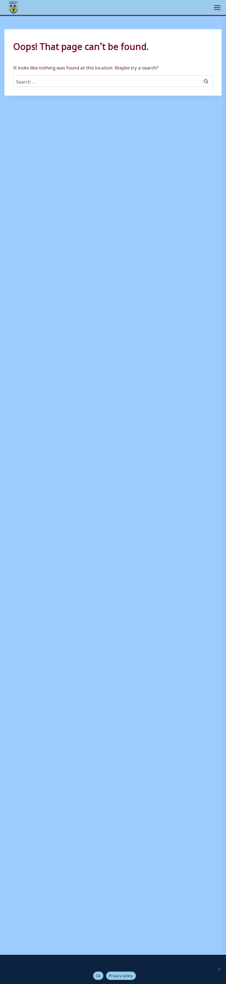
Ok (98, 976)
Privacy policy (121, 976)
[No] (219, 969)
